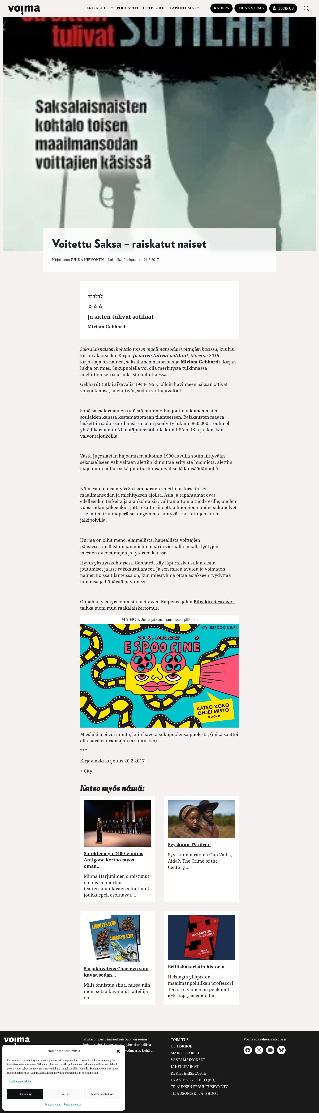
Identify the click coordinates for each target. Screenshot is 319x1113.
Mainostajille (185, 1053)
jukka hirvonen (87, 260)
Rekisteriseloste (72, 1104)
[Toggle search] (306, 8)
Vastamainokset (188, 1060)
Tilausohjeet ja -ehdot (194, 1093)
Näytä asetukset (102, 1094)
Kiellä (64, 1094)
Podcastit (128, 8)
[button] (118, 1050)
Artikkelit (98, 8)
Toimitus (180, 1040)
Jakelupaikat (184, 1067)
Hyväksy (25, 1094)
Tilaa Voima (251, 8)
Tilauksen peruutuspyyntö (200, 1087)
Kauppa (221, 8)
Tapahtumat (183, 8)
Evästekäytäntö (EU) (193, 1080)
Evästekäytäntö (53, 1104)
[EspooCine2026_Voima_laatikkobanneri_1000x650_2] (159, 675)
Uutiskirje (154, 8)
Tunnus (286, 8)
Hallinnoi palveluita (20, 1081)
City (88, 771)
